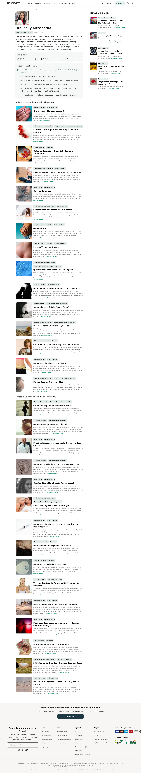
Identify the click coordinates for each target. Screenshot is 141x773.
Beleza (44, 743)
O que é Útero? (40, 228)
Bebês (54, 3)
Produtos (72, 3)
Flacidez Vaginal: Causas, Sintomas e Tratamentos (57, 172)
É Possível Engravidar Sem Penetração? (51, 505)
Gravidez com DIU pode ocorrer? (48, 111)
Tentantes (29, 3)
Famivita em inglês (81, 747)
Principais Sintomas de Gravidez (44, 659)
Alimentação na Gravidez (42, 341)
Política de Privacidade (101, 743)
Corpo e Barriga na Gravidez (43, 225)
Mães (77, 743)
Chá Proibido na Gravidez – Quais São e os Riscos (56, 344)
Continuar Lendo (44, 120)
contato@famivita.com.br (80, 767)
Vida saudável (46, 735)
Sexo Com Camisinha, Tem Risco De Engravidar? (56, 604)
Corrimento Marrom (42, 191)
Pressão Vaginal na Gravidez (46, 247)
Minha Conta (120, 3)
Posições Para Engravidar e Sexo (44, 206)
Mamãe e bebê (47, 739)
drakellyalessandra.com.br (70, 59)
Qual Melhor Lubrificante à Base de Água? (53, 269)
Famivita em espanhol (82, 754)
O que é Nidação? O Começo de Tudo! (51, 424)
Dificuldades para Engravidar (43, 168)
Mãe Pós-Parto (39, 303)
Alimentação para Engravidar (43, 126)
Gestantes (78, 739)
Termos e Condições (101, 739)
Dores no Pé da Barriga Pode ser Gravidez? (53, 545)
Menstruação (38, 187)
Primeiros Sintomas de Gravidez (107, 17)
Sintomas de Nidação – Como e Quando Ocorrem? (57, 464)
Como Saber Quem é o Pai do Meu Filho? (52, 405)
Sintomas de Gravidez (41, 542)
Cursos (77, 731)
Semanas (46, 3)
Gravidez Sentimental (41, 402)
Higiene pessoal (47, 747)
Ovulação (51, 560)
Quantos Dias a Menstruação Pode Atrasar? (53, 483)
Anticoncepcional (39, 107)
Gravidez (38, 3)
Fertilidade (45, 731)
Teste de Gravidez (40, 579)
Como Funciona (62, 735)
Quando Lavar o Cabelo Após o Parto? (51, 307)
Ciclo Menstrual (52, 107)
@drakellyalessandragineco (29, 59)
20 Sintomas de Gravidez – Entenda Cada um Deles (57, 663)
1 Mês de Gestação (40, 420)
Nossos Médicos (62, 743)
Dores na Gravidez (60, 243)
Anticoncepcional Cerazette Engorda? (51, 363)
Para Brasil (78, 751)
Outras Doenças (39, 147)
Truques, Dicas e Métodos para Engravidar (68, 126)
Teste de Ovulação (40, 560)
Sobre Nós (97, 735)
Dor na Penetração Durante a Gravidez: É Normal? (56, 288)
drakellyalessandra (50, 59)
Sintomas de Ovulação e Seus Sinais (50, 564)
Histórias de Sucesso (64, 739)
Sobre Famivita (62, 731)
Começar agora (70, 716)
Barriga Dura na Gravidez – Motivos (50, 382)
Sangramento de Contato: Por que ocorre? (53, 210)
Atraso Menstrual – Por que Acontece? (51, 644)
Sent (36, 745)
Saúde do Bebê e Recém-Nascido (56, 303)
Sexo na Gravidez (39, 285)
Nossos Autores (99, 731)
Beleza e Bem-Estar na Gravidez (64, 322)
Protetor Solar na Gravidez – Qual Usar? (52, 326)
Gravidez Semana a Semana (57, 420)
